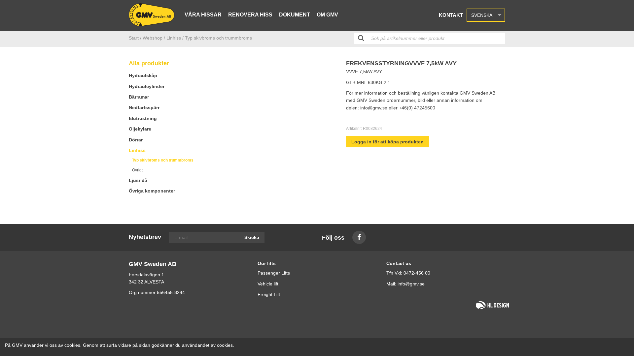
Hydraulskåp (143, 75)
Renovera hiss (250, 14)
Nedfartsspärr (144, 107)
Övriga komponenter (152, 190)
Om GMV (327, 14)
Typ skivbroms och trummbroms (163, 160)
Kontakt (451, 15)
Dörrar (136, 139)
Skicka (251, 237)
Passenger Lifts (274, 273)
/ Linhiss (172, 38)
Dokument (294, 14)
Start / (135, 38)
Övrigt (137, 170)
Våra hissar (203, 14)
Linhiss (137, 150)
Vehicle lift (268, 283)
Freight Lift (269, 294)
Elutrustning (143, 118)
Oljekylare (140, 129)
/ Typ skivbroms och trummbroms (217, 38)
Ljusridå (138, 180)
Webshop (152, 38)
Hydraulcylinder (146, 86)
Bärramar (139, 97)
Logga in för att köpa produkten (387, 141)
